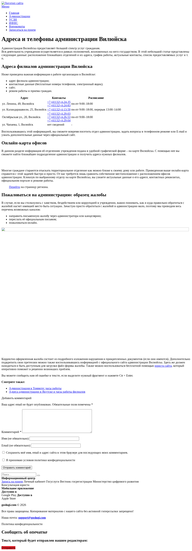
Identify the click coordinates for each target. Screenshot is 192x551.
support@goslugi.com (32, 517)
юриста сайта (163, 365)
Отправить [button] (8, 547)
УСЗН (13, 19)
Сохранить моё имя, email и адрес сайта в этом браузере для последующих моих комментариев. (67, 452)
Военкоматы (17, 26)
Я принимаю (40, 460)
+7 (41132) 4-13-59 (58, 109)
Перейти (14, 187)
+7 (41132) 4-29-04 (58, 120)
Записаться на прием (22, 29)
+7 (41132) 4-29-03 (58, 113)
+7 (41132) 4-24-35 (58, 102)
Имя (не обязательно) (15, 438)
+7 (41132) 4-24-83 (58, 105)
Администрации (19, 16)
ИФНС (13, 23)
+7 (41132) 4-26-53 (58, 117)
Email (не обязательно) (16, 445)
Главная (14, 12)
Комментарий (11, 432)
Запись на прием (12, 481)
